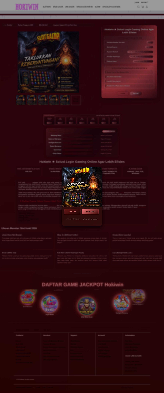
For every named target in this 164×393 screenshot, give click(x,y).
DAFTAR (90, 211)
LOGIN (72, 211)
